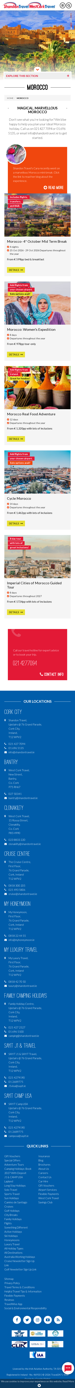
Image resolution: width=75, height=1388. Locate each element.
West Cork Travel (48, 1198)
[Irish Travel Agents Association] (55, 1333)
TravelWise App (13, 1304)
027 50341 (15, 793)
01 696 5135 (16, 748)
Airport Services (47, 1189)
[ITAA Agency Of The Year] (55, 1343)
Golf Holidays (12, 1210)
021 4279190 (17, 1077)
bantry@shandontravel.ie (23, 798)
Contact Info (53, 674)
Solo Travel (10, 1189)
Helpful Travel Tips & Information (23, 1291)
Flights (8, 1223)
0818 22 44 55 (17, 935)
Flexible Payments (48, 1193)
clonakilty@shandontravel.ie (25, 843)
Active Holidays (13, 1231)
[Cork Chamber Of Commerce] (37, 1333)
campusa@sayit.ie (19, 1135)
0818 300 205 (17, 885)
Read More (55, 188)
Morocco (22, 98)
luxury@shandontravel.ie (23, 985)
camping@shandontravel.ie (24, 1035)
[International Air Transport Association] (19, 1333)
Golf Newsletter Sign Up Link (20, 1269)
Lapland (8, 1181)
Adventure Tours (14, 1164)
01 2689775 (16, 1081)
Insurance (44, 1156)
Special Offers (12, 1160)
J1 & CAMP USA (13, 1177)
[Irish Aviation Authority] (37, 1354)
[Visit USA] (37, 1343)
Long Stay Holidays (15, 1185)
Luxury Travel (12, 1244)
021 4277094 (25, 663)
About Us (43, 1168)
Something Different (16, 1227)
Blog (40, 1160)
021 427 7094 (17, 743)
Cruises (8, 1206)
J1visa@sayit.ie (17, 1085)
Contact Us (44, 1177)
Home (10, 98)
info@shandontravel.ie (22, 752)
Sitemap (8, 1278)
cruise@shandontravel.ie (23, 893)
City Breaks (11, 1214)
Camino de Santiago (15, 1202)
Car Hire (43, 1181)
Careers (43, 1172)
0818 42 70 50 (17, 981)
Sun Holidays (11, 1198)
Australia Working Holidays (19, 1256)
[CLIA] (19, 1343)
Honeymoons (12, 1240)
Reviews (9, 1299)
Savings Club (45, 1202)
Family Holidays (13, 1219)
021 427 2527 (17, 1027)
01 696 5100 (16, 1031)
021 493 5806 (17, 889)
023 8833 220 (17, 839)
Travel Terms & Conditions (19, 1287)
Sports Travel (12, 1193)
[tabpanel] (37, 45)
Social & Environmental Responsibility (25, 1308)
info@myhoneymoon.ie (22, 939)
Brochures (44, 1164)
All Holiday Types (13, 1248)
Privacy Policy (12, 1283)
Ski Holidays (11, 1235)
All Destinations (13, 1252)
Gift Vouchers (12, 1156)
